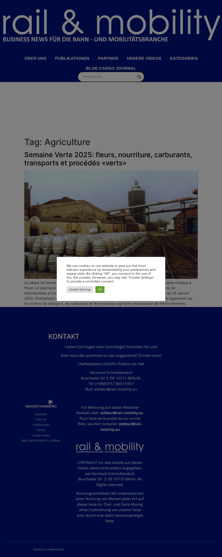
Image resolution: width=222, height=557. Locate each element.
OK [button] (100, 289)
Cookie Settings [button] (80, 289)
